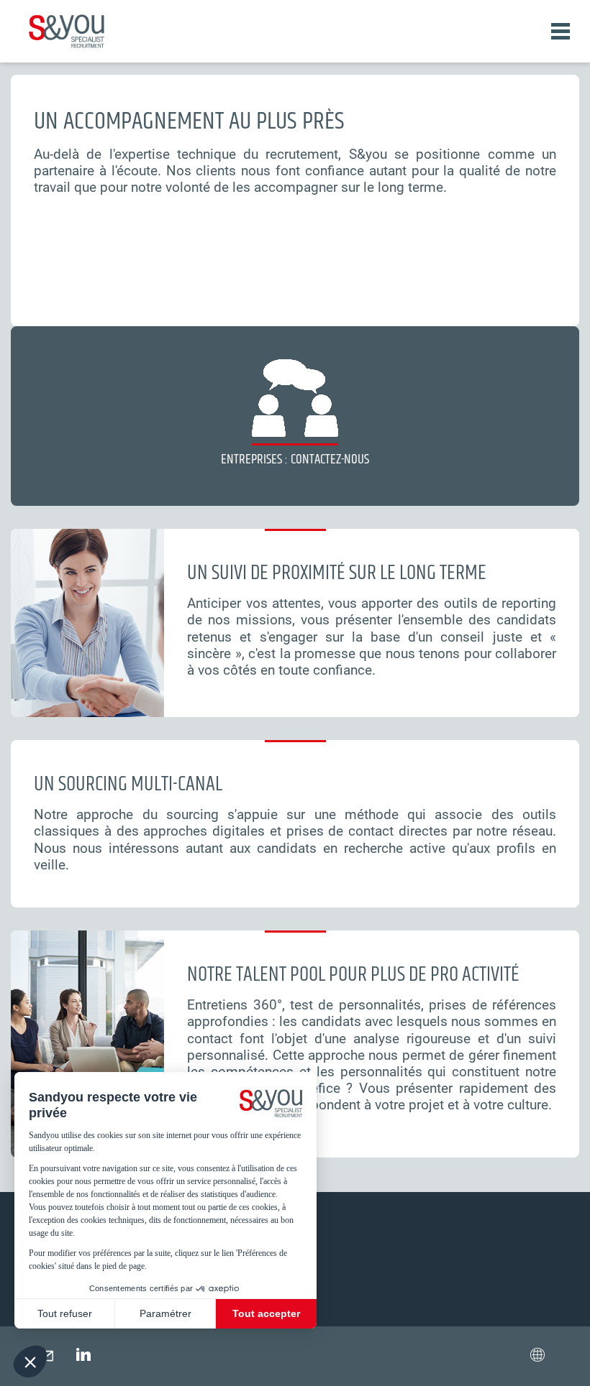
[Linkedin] (83, 1353)
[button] (537, 1353)
